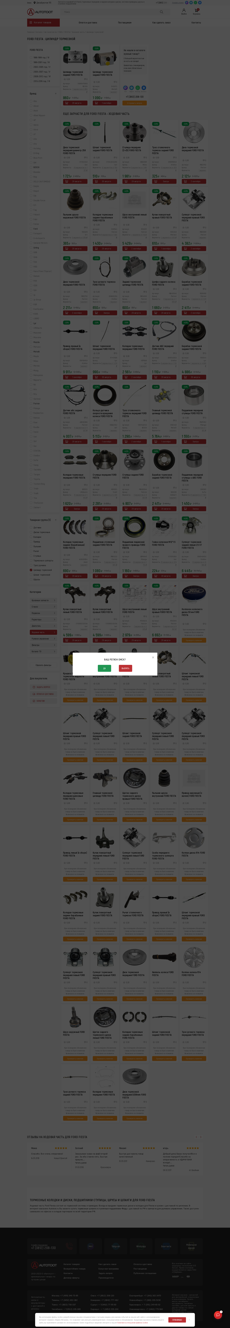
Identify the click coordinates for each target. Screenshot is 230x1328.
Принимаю (177, 1320)
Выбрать (125, 668)
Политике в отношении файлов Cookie (132, 1322)
